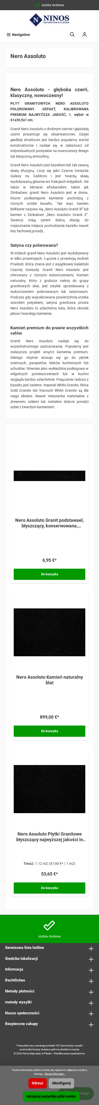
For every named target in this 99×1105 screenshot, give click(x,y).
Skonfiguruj (61, 1083)
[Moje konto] (84, 35)
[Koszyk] (94, 32)
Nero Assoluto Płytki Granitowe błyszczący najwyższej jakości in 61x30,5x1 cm (49, 836)
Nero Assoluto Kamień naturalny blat (49, 679)
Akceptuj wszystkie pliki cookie (51, 1096)
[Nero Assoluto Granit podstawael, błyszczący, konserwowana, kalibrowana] (49, 475)
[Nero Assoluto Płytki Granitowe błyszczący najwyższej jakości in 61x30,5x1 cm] (49, 789)
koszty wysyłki (74, 1045)
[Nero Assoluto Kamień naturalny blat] (49, 632)
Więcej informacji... (54, 1073)
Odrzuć (37, 1083)
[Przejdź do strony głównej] (49, 20)
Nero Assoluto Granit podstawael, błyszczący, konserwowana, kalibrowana (49, 523)
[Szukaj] (72, 35)
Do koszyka (49, 574)
